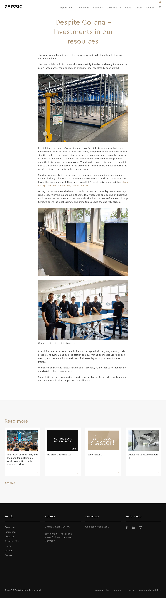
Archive (10, 483)
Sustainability (114, 7)
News (128, 7)
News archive (102, 590)
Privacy (130, 590)
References (83, 7)
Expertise (65, 7)
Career (138, 7)
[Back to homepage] (13, 6)
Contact (150, 7)
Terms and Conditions (150, 590)
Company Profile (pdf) (97, 526)
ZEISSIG (17, 590)
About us (98, 7)
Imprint (118, 590)
